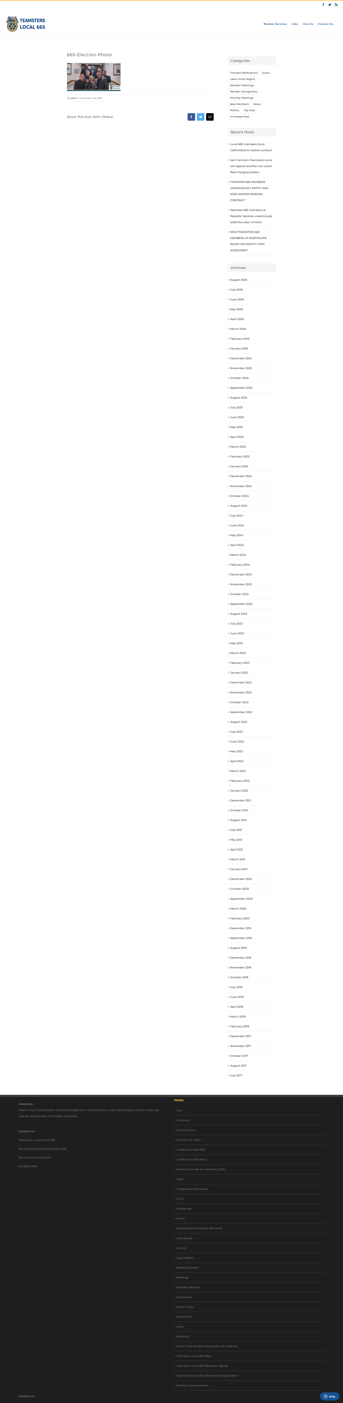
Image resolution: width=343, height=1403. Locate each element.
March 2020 (238, 908)
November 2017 (240, 1046)
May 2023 (236, 643)
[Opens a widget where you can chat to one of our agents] (329, 1396)
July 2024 (236, 515)
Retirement (184, 1316)
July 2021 (236, 830)
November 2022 (241, 692)
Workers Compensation (192, 1385)
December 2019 (240, 928)
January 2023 (239, 672)
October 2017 (239, 1055)
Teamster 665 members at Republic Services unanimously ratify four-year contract (251, 216)
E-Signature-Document (192, 1189)
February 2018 (239, 1026)
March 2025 (238, 446)
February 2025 (240, 456)
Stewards (182, 1336)
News (257, 104)
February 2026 (240, 338)
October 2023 (239, 594)
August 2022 (238, 722)
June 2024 (237, 525)
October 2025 (239, 378)
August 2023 (238, 613)
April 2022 (237, 761)
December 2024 (241, 476)
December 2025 (241, 358)
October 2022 (239, 702)
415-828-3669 (28, 1166)
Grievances (183, 1208)
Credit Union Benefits (190, 1149)
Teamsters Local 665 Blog (193, 1356)
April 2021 (236, 849)
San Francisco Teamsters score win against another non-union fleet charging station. (251, 166)
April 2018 (236, 1006)
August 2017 (238, 1065)
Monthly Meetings (241, 97)
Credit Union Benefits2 (191, 1159)
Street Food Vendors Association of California (207, 1346)
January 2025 (239, 466)
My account (184, 1297)
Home (180, 1218)
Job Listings (184, 1238)
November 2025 (241, 368)
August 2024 (238, 505)
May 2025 (236, 427)
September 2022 (241, 712)
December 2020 (241, 879)
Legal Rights (184, 1258)
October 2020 (239, 888)
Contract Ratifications (244, 72)
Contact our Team (188, 1140)
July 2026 (236, 289)
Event (266, 72)
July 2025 (236, 407)
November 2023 (241, 584)
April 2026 (237, 319)
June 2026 (237, 299)
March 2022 (238, 771)
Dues (179, 1179)
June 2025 (237, 417)
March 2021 (237, 859)
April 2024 (237, 545)
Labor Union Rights (242, 79)
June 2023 (237, 633)
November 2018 (240, 967)
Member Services (188, 1287)
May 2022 (236, 751)
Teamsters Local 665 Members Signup (202, 1365)
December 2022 (241, 682)
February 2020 (240, 918)
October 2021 (239, 810)
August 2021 (238, 820)
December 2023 (241, 574)
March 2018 (238, 1016)
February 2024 (240, 564)
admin (73, 98)
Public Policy (185, 1307)
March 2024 (238, 554)
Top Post (249, 110)
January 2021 (239, 869)
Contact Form (185, 1130)
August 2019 (238, 947)
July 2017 (236, 1075)
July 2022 (236, 731)
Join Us (181, 1248)
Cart (179, 1110)
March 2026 (238, 329)
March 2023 (238, 653)
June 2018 (237, 997)
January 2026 (239, 348)
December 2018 (240, 957)
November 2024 (241, 486)
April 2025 (237, 437)
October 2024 (239, 496)
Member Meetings (242, 85)
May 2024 (236, 535)
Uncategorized (239, 116)
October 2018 (239, 977)
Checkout (183, 1120)
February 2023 (240, 662)
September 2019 (241, 938)
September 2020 (241, 898)
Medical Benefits (187, 1267)
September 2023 (241, 604)
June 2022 (237, 741)
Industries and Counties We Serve (199, 1228)
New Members (239, 104)
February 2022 (240, 780)
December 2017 (240, 1036)
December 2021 (240, 800)
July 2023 (236, 623)
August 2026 (238, 279)
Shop (179, 1326)
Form (180, 1198)
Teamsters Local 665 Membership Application (207, 1375)
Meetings (182, 1277)
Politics (234, 110)
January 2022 (239, 790)
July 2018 (236, 987)
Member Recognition (244, 91)
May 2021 (236, 839)
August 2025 (238, 397)
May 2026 (236, 309)
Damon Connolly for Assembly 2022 (200, 1169)
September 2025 (241, 387)
